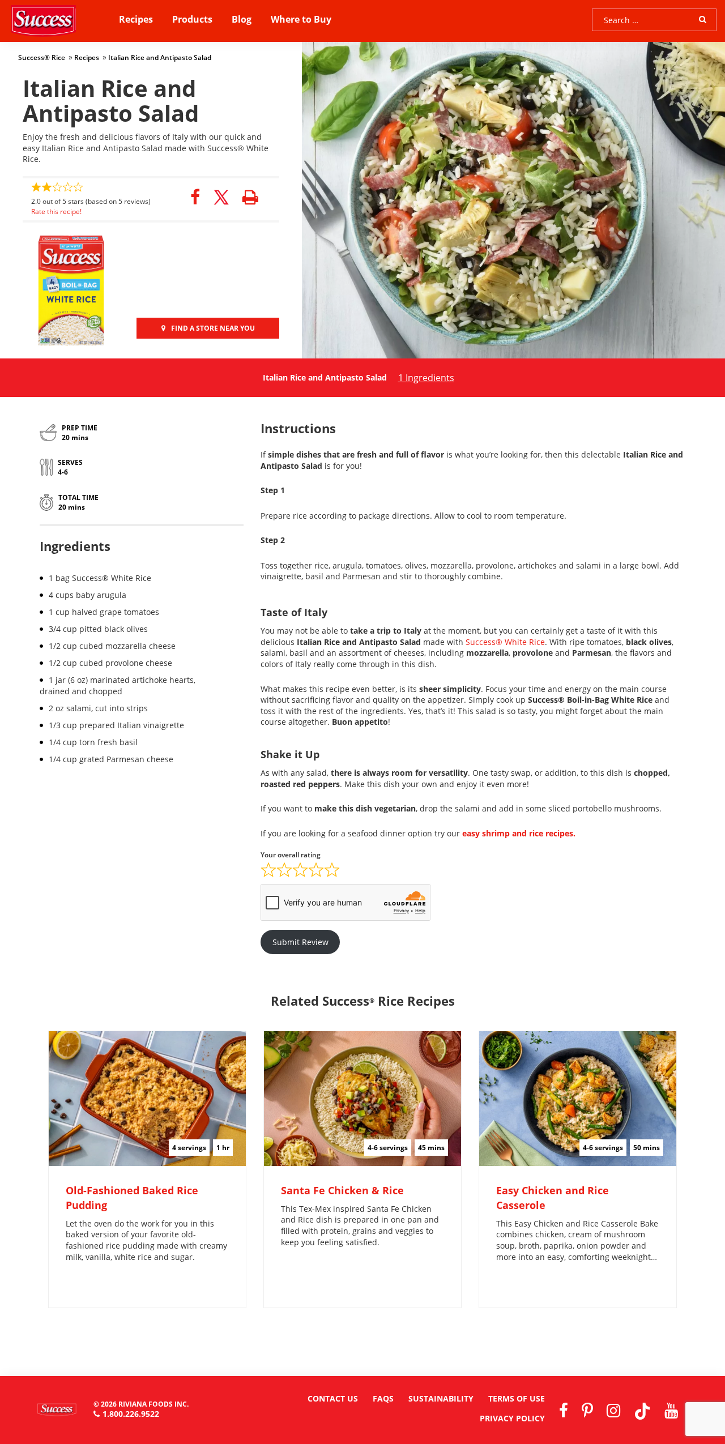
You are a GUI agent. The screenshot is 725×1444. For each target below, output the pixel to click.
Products (192, 19)
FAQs (383, 1398)
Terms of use (516, 1398)
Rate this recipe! (56, 211)
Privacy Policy (512, 1418)
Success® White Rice (505, 641)
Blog (241, 19)
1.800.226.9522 (131, 1413)
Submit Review (300, 942)
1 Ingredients (426, 377)
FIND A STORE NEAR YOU (213, 328)
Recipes (136, 19)
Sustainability (441, 1398)
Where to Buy (301, 19)
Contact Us (333, 1398)
